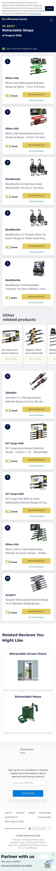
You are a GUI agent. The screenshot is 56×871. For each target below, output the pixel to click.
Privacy (20, 813)
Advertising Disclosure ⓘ (15, 828)
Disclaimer (45, 813)
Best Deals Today (14, 821)
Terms (31, 813)
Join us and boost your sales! (16, 865)
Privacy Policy (35, 13)
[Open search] (51, 20)
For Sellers (44, 817)
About (8, 813)
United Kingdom (39, 828)
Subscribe (28, 793)
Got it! (49, 9)
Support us (11, 817)
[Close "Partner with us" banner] (53, 855)
